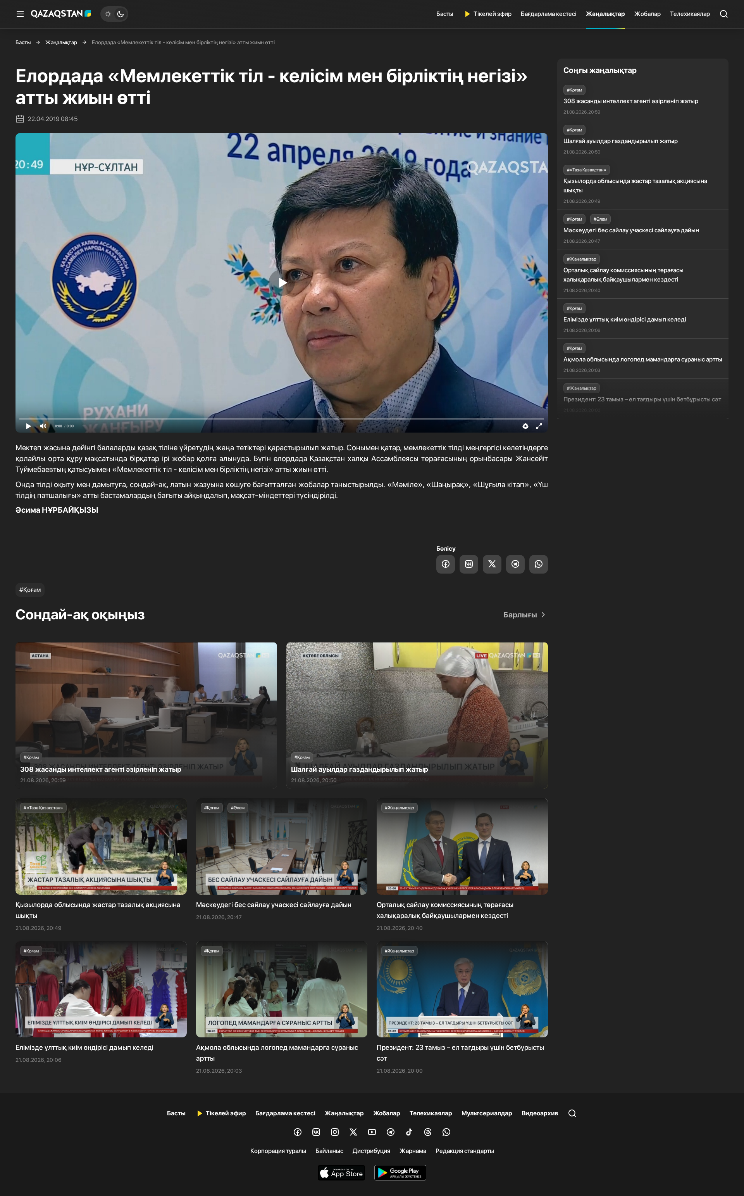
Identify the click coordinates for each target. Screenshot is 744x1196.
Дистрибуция (371, 1151)
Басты (444, 13)
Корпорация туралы (278, 1151)
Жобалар (647, 13)
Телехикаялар (690, 13)
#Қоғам (30, 589)
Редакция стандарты (465, 1151)
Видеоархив (540, 1113)
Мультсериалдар (487, 1113)
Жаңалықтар (605, 13)
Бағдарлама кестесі (549, 13)
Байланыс (329, 1151)
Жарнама (413, 1151)
